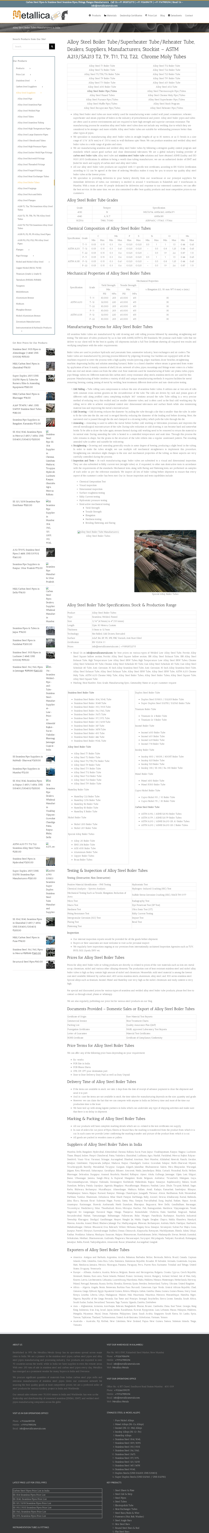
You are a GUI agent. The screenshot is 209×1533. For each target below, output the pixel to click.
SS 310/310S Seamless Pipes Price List (32, 1507)
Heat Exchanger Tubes (126, 1509)
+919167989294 (28, 1424)
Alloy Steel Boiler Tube (79, 746)
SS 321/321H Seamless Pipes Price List (32, 1503)
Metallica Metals (120, 1367)
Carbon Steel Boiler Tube (147, 807)
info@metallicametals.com (32, 1428)
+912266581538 (27, 1421)
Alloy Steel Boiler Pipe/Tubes (102, 91)
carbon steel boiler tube (85, 155)
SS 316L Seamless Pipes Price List (29, 1511)
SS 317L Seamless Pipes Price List (29, 1516)
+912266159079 (122, 1390)
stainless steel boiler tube (131, 155)
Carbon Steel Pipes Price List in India (31, 1490)
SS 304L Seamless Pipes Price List (30, 1499)
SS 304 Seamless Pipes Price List (29, 1494)
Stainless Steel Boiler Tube (81, 692)
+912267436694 (121, 1356)
